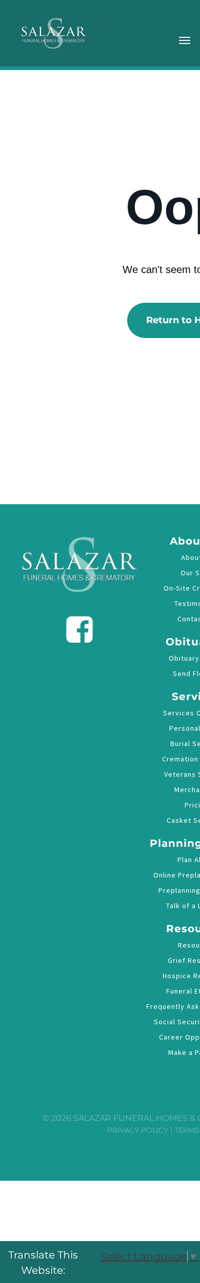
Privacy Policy (137, 1130)
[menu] (184, 40)
